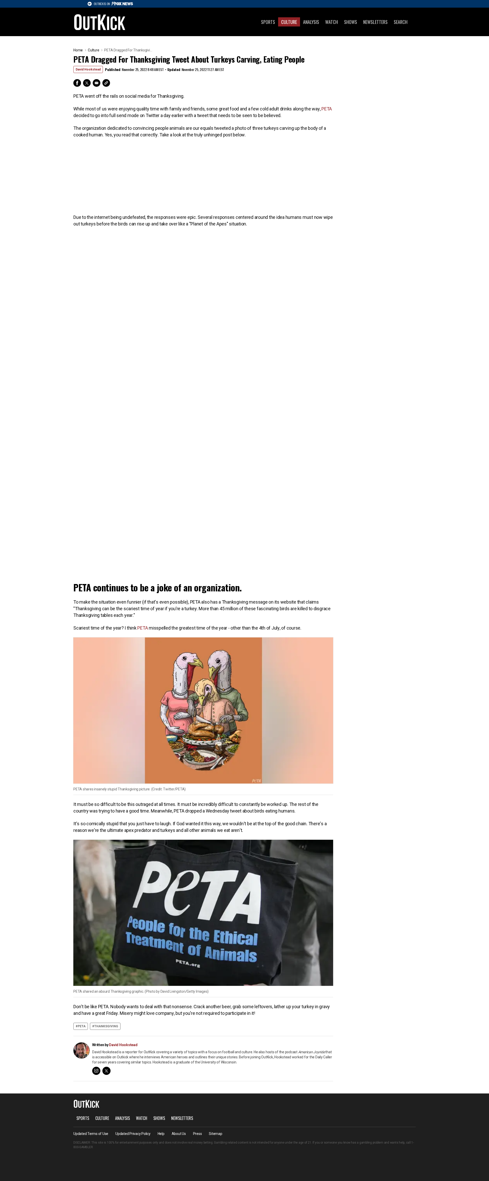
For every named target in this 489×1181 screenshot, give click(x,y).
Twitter (87, 83)
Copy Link (106, 83)
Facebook (77, 83)
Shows (350, 22)
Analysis (311, 22)
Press (197, 1134)
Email (96, 83)
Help (161, 1134)
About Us (179, 1134)
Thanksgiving (106, 1026)
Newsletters (375, 22)
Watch (331, 22)
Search (401, 22)
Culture (289, 22)
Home (78, 50)
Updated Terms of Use (90, 1134)
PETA (326, 108)
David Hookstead (88, 69)
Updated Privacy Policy (133, 1134)
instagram (96, 1071)
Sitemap (215, 1134)
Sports (268, 22)
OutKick (99, 22)
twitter (106, 1071)
